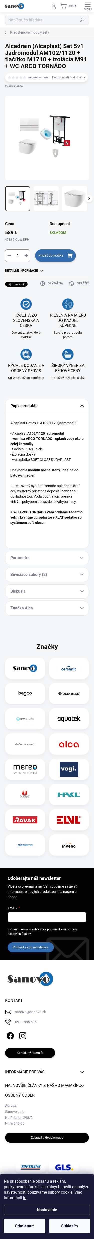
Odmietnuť (24, 1226)
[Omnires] (69, 693)
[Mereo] (25, 769)
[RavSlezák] (25, 718)
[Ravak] (25, 819)
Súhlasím (69, 1226)
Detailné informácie (21, 270)
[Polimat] (25, 744)
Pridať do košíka (50, 255)
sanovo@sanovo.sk (30, 1012)
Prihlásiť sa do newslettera (31, 947)
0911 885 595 (26, 1022)
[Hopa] (25, 794)
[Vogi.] (69, 769)
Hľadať (82, 20)
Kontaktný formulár (30, 1053)
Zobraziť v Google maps (47, 1137)
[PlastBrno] (25, 845)
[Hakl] (69, 794)
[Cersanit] (69, 668)
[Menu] (87, 6)
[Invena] (68, 845)
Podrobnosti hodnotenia (68, 77)
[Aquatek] (69, 718)
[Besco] (25, 693)
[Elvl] (69, 819)
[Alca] (69, 744)
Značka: (14, 86)
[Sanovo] (25, 668)
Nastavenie (47, 1209)
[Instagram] (22, 1035)
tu (24, 1197)
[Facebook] (9, 1035)
